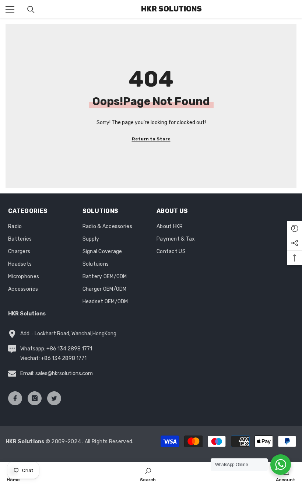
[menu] (10, 9)
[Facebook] (15, 398)
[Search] (31, 9)
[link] (148, 474)
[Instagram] (35, 398)
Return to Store (151, 138)
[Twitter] (54, 398)
